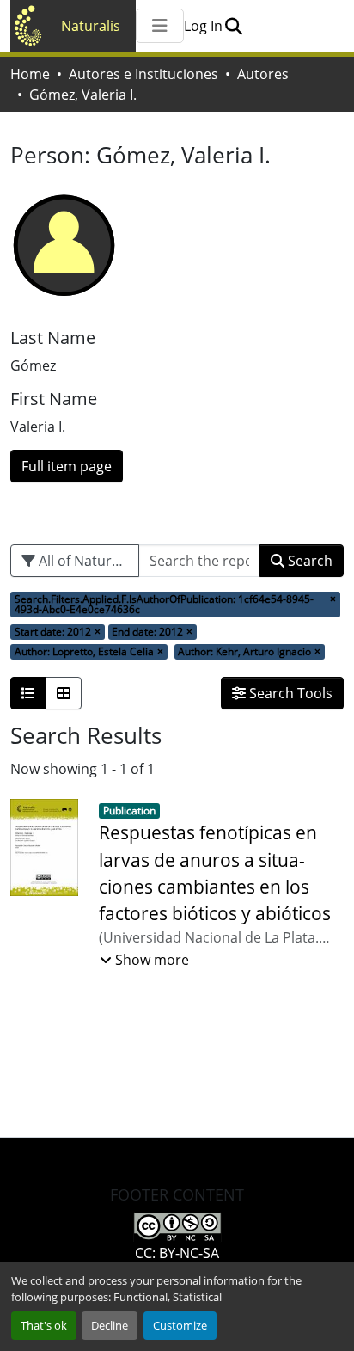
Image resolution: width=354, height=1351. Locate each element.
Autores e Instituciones (143, 73)
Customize (180, 1325)
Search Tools (289, 693)
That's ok (44, 1325)
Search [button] (308, 560)
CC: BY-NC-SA (177, 1253)
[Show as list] (28, 693)
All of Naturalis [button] (84, 560)
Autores (263, 73)
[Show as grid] (64, 693)
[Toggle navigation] (160, 26)
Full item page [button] (66, 466)
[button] (233, 25)
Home (30, 73)
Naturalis (90, 25)
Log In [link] (203, 25)
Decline (109, 1325)
